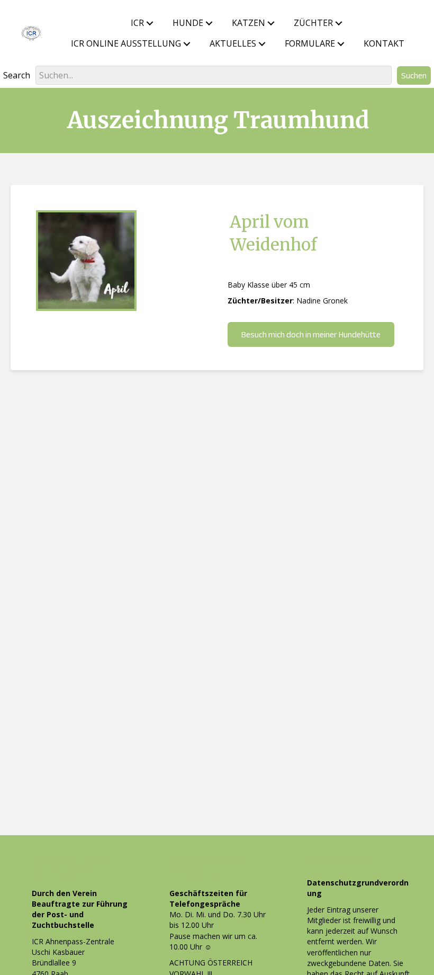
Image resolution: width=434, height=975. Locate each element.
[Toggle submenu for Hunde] (209, 23)
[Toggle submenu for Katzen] (271, 23)
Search (16, 75)
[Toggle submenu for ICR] (150, 23)
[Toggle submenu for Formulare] (341, 44)
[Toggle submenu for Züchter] (339, 23)
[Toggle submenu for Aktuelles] (262, 44)
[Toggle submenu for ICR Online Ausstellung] (187, 44)
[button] (414, 75)
